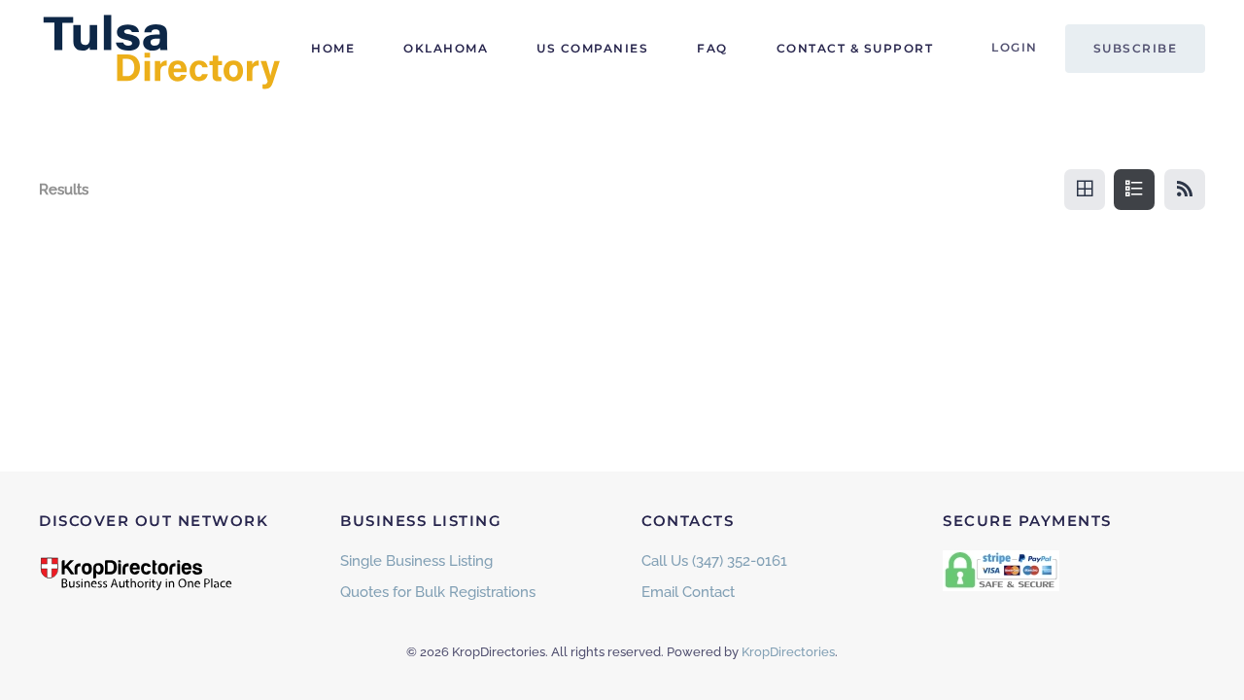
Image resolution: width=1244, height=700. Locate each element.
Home (333, 48)
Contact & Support (855, 48)
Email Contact (688, 592)
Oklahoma (445, 48)
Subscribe (1135, 48)
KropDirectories (788, 652)
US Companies (592, 48)
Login (1014, 47)
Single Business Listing (416, 561)
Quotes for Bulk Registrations (438, 592)
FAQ (712, 48)
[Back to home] (160, 48)
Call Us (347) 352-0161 (714, 561)
